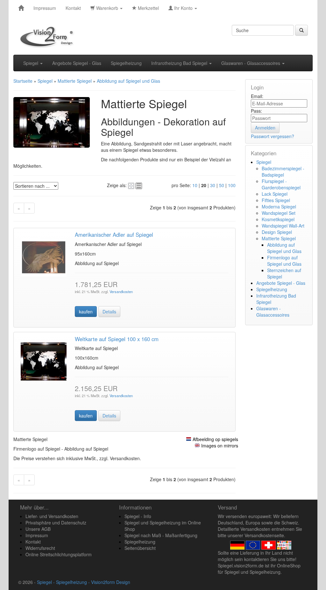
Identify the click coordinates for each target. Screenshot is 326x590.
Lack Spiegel (274, 194)
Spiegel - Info (137, 516)
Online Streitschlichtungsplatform (58, 554)
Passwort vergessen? (272, 136)
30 (212, 185)
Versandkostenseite (264, 535)
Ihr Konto (183, 8)
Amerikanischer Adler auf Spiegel (114, 234)
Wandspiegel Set (278, 213)
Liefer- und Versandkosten (51, 516)
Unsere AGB (38, 529)
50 (221, 185)
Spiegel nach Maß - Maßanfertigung (160, 535)
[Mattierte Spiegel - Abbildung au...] (44, 256)
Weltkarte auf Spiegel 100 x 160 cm (117, 339)
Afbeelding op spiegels (215, 439)
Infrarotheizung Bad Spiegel (180, 63)
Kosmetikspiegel (278, 219)
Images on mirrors (219, 445)
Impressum (44, 8)
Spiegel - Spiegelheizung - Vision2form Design (83, 582)
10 (194, 185)
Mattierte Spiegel (279, 238)
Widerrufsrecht (40, 548)
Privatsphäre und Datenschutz (55, 522)
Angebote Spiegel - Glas (76, 63)
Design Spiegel (277, 232)
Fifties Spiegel (276, 200)
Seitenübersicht (140, 548)
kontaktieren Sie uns (264, 559)
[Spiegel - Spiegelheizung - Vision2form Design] (21, 8)
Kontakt (73, 8)
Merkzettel (148, 8)
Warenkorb (107, 8)
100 (232, 185)
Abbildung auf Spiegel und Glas (284, 248)
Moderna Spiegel (279, 206)
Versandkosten (121, 291)
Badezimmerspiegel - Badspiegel (283, 171)
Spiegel (31, 63)
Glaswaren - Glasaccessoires (251, 63)
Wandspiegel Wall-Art (283, 225)
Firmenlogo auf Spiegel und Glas (284, 260)
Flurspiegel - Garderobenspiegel (281, 184)
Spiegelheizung (126, 63)
